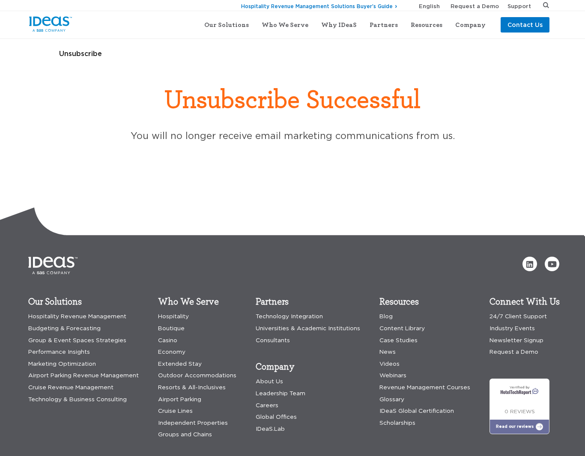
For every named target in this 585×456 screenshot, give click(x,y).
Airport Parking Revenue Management (83, 375)
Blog (386, 316)
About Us (269, 381)
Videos (389, 364)
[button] (529, 264)
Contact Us (525, 24)
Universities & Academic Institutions (308, 328)
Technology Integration (289, 316)
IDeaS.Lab (270, 429)
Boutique (171, 328)
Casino (167, 340)
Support (519, 6)
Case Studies (398, 340)
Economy (171, 352)
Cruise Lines (175, 411)
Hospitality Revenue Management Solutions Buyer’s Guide (317, 6)
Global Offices (276, 417)
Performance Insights (59, 352)
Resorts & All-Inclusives (192, 387)
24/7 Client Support (518, 316)
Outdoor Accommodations (197, 375)
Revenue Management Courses (424, 387)
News (387, 352)
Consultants (273, 340)
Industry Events (512, 328)
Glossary (391, 399)
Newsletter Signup (516, 340)
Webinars (392, 375)
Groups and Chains (185, 434)
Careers (267, 405)
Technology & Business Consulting (77, 399)
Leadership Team (280, 393)
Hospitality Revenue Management (77, 316)
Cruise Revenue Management (70, 387)
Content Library (402, 328)
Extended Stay (180, 364)
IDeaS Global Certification (416, 411)
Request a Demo (475, 6)
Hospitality (173, 316)
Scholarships (397, 423)
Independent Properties (193, 423)
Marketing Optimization (62, 364)
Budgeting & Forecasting (64, 328)
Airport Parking (179, 399)
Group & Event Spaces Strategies (77, 340)
